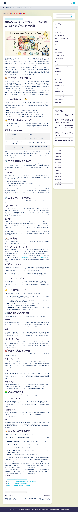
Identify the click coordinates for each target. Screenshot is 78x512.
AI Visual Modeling (59, 35)
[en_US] (11, 13)
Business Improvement (60, 47)
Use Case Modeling (60, 97)
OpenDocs (58, 71)
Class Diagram (59, 52)
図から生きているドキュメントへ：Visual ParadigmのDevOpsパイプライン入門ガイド (63, 134)
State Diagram (59, 82)
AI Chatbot (58, 32)
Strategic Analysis (59, 85)
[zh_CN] (23, 13)
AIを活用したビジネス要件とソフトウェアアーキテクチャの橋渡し (64, 114)
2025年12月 (58, 173)
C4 (56, 49)
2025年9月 (58, 179)
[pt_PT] (19, 13)
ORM (56, 74)
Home (4, 7)
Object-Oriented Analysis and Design (14, 18)
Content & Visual (59, 55)
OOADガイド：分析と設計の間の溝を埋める (17, 479)
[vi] (21, 13)
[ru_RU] (20, 13)
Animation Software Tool (61, 38)
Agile (56, 27)
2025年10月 (58, 176)
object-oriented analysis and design (19, 491)
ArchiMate (57, 41)
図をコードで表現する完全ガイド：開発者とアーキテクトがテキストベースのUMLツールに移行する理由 (64, 120)
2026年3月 (58, 165)
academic (8, 491)
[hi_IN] (15, 13)
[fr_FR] (14, 13)
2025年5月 (58, 182)
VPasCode (58, 102)
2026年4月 (58, 162)
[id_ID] (16, 13)
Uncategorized (59, 91)
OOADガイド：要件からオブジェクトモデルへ (17, 483)
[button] (71, 16)
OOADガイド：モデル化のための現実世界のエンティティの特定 (21, 481)
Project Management (60, 77)
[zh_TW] (24, 13)
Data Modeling (59, 58)
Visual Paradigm (59, 99)
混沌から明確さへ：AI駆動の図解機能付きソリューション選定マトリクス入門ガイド (64, 127)
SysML (56, 88)
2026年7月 (58, 153)
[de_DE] (10, 13)
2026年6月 (58, 156)
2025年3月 (58, 185)
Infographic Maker (59, 64)
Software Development (61, 79)
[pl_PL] (17, 13)
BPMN (56, 44)
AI (55, 30)
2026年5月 (58, 159)
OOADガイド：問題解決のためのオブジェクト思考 (18, 485)
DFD (56, 61)
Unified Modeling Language (62, 94)
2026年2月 (58, 167)
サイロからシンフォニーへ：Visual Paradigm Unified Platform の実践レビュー (64, 140)
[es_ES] (12, 13)
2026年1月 (58, 170)
